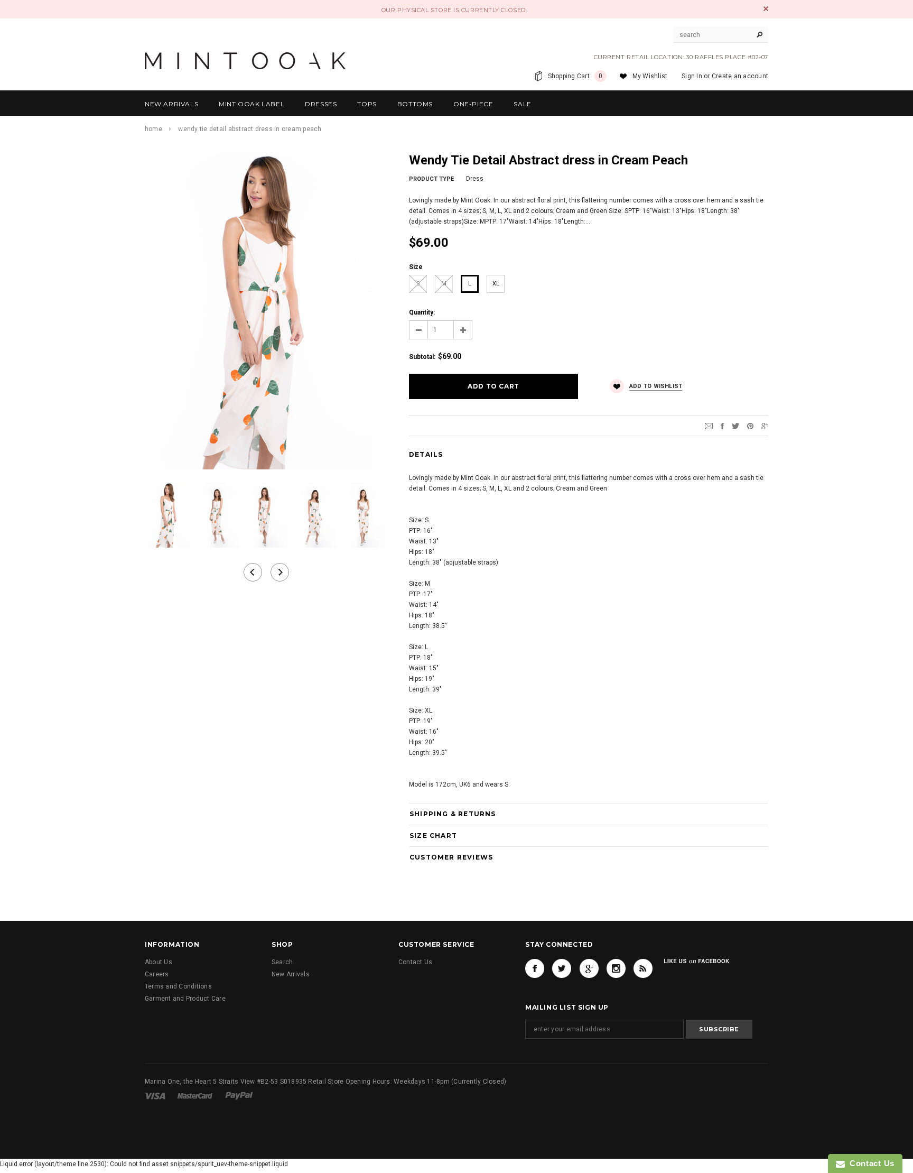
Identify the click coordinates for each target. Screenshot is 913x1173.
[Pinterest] (750, 425)
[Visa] (156, 1095)
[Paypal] (239, 1095)
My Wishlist (650, 76)
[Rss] (643, 968)
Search (282, 962)
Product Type (431, 179)
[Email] (709, 425)
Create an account (740, 76)
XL (495, 283)
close (765, 8)
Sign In (692, 76)
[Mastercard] (196, 1095)
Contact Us (415, 962)
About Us (158, 962)
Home (153, 129)
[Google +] (589, 968)
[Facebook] (534, 968)
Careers (157, 974)
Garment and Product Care (185, 998)
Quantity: (422, 312)
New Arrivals (291, 974)
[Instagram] (616, 968)
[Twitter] (735, 425)
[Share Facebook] (722, 425)
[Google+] (764, 425)
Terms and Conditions (178, 986)
